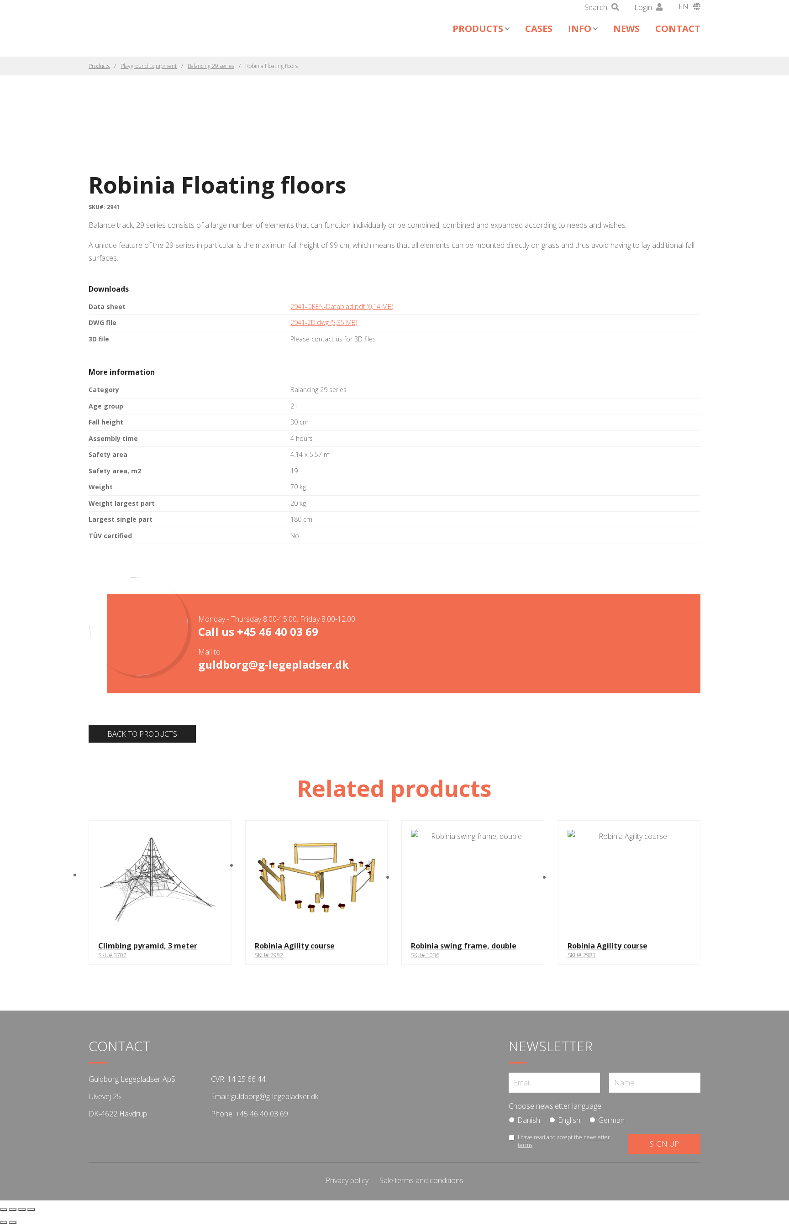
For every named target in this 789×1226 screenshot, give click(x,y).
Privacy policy (347, 1180)
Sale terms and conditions (421, 1180)
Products (477, 28)
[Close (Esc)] (31, 1209)
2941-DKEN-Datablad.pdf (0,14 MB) (341, 306)
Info (579, 28)
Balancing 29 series (211, 66)
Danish (528, 1120)
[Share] (22, 1209)
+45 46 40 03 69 (277, 631)
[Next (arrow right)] (12, 1222)
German (611, 1120)
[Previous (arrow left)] (3, 1222)
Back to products (142, 734)
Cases (538, 28)
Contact (677, 28)
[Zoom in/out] (3, 1209)
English (569, 1120)
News (626, 28)
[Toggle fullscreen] (12, 1209)
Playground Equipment (149, 66)
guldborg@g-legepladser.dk (273, 664)
